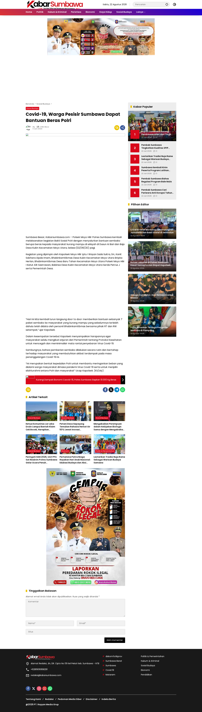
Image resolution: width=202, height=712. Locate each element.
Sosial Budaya (32, 108)
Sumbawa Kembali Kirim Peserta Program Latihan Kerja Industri (155, 169)
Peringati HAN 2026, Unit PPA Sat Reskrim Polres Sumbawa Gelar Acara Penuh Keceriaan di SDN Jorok (41, 460)
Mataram (110, 674)
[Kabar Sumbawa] (55, 4)
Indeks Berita (109, 699)
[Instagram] (39, 688)
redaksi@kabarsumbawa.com (46, 675)
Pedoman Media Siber (70, 699)
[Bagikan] (122, 127)
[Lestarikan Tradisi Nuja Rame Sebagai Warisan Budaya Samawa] (109, 444)
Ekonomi (65, 451)
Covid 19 (110, 670)
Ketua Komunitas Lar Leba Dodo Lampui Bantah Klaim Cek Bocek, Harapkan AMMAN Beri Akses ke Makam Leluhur (41, 427)
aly (34, 127)
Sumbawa (111, 665)
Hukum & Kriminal (150, 660)
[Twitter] (111, 389)
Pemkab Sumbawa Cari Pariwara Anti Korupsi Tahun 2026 (156, 191)
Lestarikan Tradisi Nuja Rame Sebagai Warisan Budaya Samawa (109, 460)
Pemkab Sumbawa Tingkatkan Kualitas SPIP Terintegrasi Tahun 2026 (154, 146)
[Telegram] (116, 389)
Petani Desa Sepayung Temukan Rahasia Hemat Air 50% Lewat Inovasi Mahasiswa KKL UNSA (75, 427)
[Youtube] (44, 688)
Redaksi (49, 699)
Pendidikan (146, 674)
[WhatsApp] (122, 389)
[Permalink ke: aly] (29, 127)
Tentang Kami (33, 699)
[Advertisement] (101, 77)
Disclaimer (91, 699)
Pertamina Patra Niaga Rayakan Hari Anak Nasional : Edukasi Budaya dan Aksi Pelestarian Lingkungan (75, 460)
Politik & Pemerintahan (105, 451)
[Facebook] (105, 389)
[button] (167, 4)
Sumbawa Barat (114, 660)
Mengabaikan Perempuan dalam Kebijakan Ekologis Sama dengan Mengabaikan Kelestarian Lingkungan (109, 427)
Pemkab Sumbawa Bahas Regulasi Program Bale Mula (156, 180)
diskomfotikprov (114, 656)
